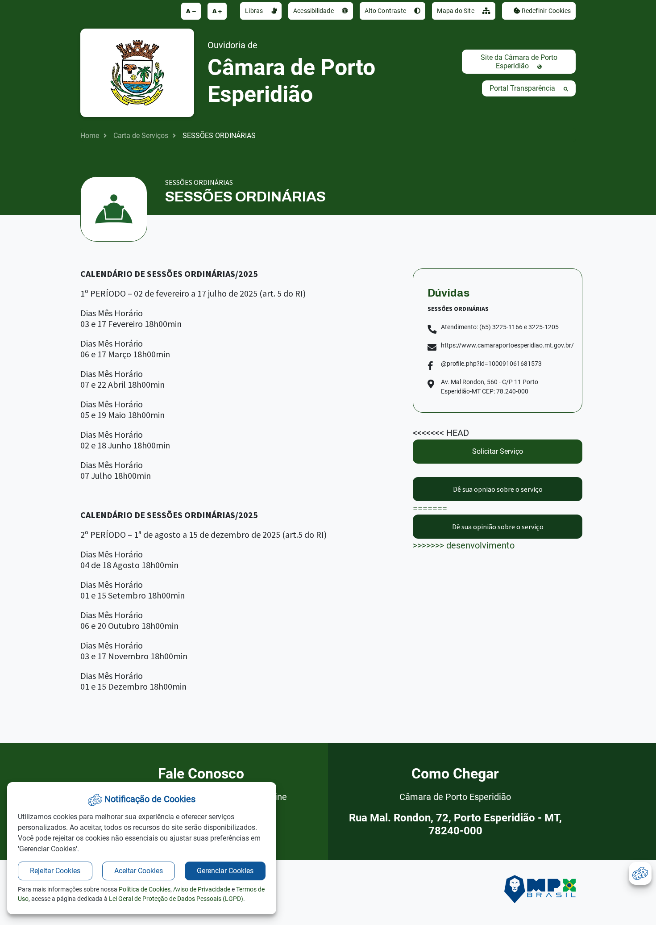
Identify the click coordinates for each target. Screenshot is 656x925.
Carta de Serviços (140, 135)
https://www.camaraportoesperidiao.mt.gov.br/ (507, 345)
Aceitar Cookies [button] (138, 870)
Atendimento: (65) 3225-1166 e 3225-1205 (500, 327)
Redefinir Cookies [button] (545, 10)
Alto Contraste (386, 10)
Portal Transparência (523, 88)
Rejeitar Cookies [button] (55, 870)
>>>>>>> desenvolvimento (478, 536)
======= (478, 499)
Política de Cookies (144, 889)
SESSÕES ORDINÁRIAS (219, 135)
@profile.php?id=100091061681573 (491, 363)
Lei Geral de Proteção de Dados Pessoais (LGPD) (176, 898)
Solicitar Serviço (497, 451)
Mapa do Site (456, 10)
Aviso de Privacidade (201, 889)
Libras (254, 10)
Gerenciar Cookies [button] (225, 870)
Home (89, 135)
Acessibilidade (314, 10)
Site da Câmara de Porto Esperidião (519, 61)
